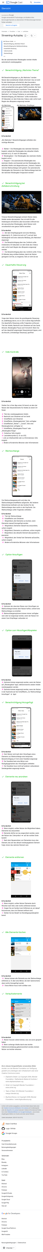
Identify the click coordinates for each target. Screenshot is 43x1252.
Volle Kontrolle (12, 352)
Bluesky (4, 1162)
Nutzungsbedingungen (9, 1147)
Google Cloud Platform (9, 1228)
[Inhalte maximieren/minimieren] (15, 41)
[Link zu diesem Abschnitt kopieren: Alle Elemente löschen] (28, 932)
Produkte (12, 31)
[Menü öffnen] (3, 2)
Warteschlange (12, 451)
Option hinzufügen (13, 554)
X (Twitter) (5, 1172)
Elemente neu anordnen (16, 776)
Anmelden (37, 2)
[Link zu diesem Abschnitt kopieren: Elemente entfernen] (26, 857)
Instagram (5, 1165)
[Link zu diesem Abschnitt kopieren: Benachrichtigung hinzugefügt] (35, 702)
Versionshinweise (7, 1150)
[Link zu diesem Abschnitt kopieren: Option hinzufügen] (24, 555)
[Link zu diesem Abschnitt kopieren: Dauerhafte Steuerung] (28, 265)
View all (4, 1206)
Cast (20, 2)
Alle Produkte (6, 1234)
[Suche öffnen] (31, 2)
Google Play (5, 1203)
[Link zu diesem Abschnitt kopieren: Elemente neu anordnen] (30, 777)
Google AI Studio (7, 1193)
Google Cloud (6, 1199)
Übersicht (6, 8)
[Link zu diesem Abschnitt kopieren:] (4, 1061)
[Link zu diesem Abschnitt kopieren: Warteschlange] (21, 451)
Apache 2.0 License (12, 1110)
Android (4, 1183)
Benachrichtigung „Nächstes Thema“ (22, 70)
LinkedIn (4, 1168)
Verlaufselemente (13, 994)
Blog (3, 1159)
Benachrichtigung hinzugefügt (19, 702)
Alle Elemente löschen (15, 932)
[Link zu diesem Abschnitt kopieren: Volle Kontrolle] (21, 352)
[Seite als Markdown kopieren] (32, 35)
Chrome (4, 1187)
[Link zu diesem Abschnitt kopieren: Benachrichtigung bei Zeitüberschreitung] (21, 186)
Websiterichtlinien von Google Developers (20, 1112)
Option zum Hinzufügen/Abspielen (21, 630)
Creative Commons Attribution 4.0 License (16, 1108)
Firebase (4, 1190)
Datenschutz (22, 1242)
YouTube (4, 1175)
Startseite (4, 31)
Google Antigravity (7, 1196)
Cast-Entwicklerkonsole (9, 1144)
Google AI (5, 1231)
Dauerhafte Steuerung (15, 265)
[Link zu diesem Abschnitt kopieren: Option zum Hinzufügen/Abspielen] (39, 630)
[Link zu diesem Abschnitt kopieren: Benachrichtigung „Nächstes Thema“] (4, 73)
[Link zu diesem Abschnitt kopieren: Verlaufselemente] (24, 994)
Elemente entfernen (14, 857)
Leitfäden (25, 31)
